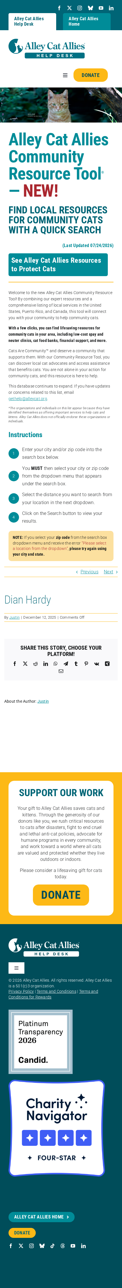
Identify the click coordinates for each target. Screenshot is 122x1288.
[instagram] (79, 8)
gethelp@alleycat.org (28, 398)
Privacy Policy (21, 991)
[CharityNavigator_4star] (57, 1082)
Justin (14, 617)
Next (108, 571)
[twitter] (69, 8)
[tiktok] (52, 1246)
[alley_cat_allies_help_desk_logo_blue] (47, 41)
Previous (89, 571)
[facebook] (59, 8)
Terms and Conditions (56, 991)
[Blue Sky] (90, 8)
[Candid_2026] (41, 1011)
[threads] (62, 1246)
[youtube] (101, 8)
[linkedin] (111, 8)
